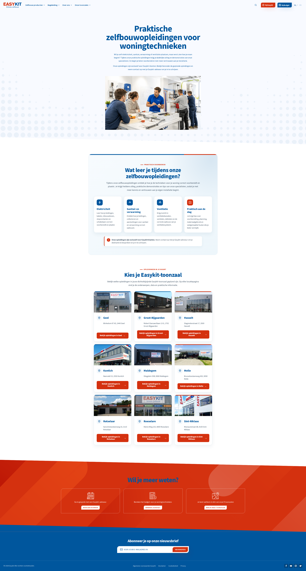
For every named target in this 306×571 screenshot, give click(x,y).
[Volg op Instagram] (296, 566)
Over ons (66, 5)
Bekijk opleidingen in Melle (191, 386)
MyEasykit (269, 5)
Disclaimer (162, 566)
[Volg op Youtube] (291, 566)
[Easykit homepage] (13, 5)
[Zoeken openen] (255, 5)
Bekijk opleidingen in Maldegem (151, 385)
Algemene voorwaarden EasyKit (144, 566)
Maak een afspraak (90, 507)
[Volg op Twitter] (300, 566)
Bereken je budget (152, 507)
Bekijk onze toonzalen (215, 507)
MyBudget (286, 5)
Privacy (183, 566)
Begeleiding (52, 5)
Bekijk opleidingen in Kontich (111, 385)
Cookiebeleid (173, 566)
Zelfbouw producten (34, 5)
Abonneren (180, 549)
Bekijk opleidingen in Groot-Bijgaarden (151, 334)
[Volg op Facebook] (286, 566)
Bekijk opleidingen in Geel (111, 335)
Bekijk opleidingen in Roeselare (151, 437)
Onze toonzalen (81, 5)
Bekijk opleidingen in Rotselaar (111, 437)
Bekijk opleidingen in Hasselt (192, 334)
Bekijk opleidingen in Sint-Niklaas (191, 437)
